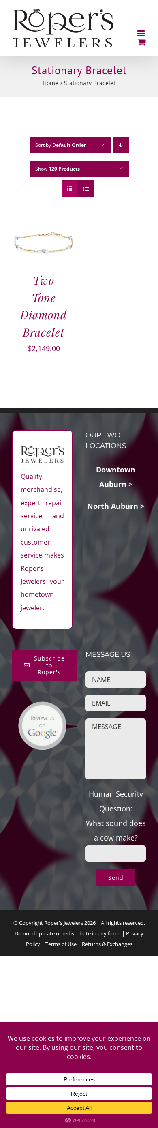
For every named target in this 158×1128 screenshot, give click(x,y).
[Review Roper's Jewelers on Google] (42, 708)
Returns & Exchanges (107, 944)
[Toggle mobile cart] (142, 42)
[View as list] (86, 189)
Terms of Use (61, 944)
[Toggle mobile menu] (141, 33)
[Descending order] (121, 145)
